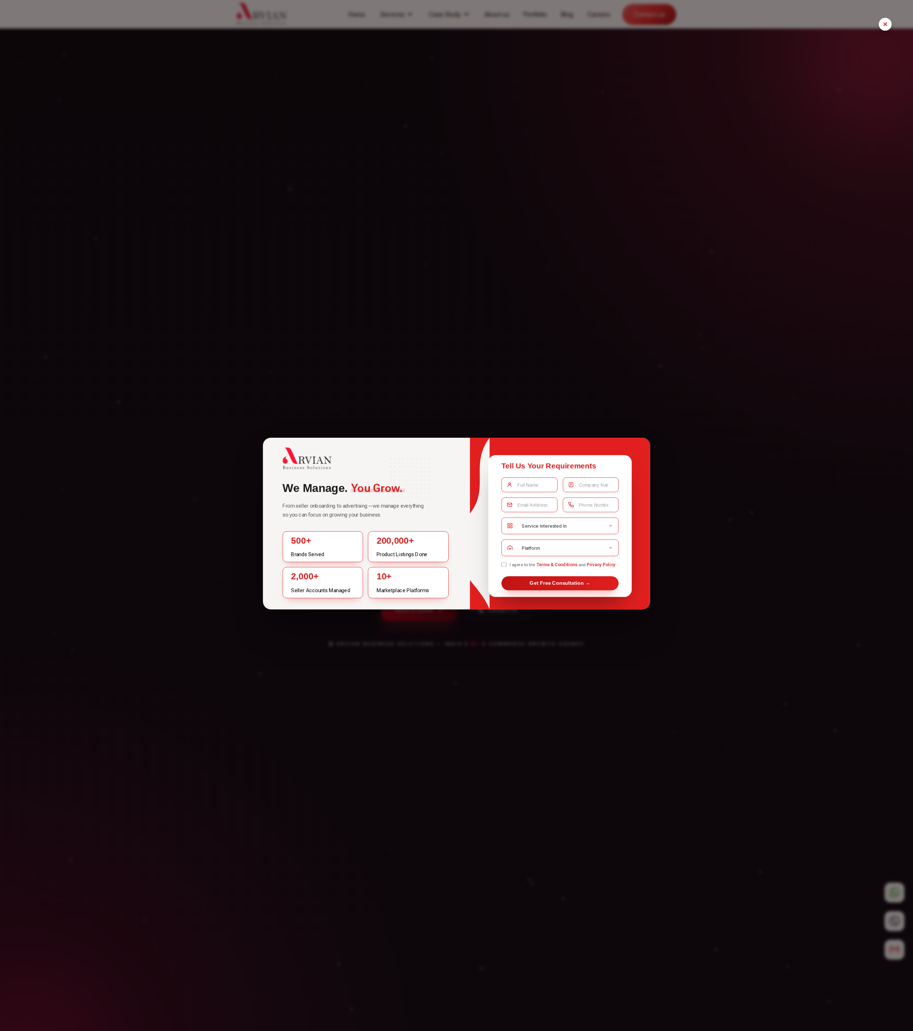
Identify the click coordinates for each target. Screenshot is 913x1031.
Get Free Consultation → (560, 583)
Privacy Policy (601, 564)
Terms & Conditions (557, 564)
